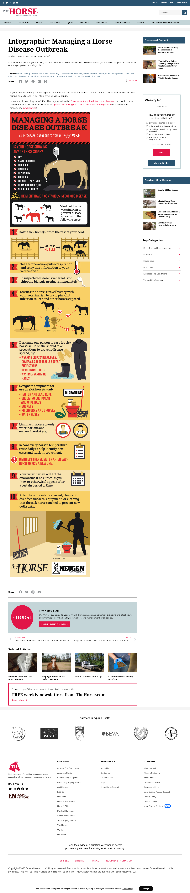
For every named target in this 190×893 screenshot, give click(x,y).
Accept (146, 888)
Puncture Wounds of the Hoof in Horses (20, 678)
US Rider (61, 830)
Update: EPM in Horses (168, 190)
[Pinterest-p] (10, 3)
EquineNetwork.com (119, 861)
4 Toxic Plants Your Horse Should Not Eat (167, 202)
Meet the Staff (150, 768)
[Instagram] (14, 3)
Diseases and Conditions (71, 73)
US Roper (61, 834)
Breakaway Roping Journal (69, 782)
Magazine (182, 3)
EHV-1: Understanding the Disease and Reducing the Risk (168, 50)
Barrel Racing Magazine (67, 778)
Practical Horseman (66, 811)
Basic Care (43, 73)
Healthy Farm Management (110, 73)
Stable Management (66, 816)
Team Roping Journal (66, 820)
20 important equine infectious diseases (91, 101)
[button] (20, 81)
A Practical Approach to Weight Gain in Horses (168, 76)
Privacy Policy (150, 797)
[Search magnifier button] (184, 12)
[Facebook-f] (4, 3)
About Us (105, 768)
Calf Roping (62, 787)
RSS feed (63, 861)
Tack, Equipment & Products (63, 76)
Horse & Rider (63, 806)
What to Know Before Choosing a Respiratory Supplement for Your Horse (168, 65)
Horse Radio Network (110, 787)
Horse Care (129, 73)
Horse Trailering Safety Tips (89, 676)
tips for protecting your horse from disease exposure (82, 104)
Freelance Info (107, 778)
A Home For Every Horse (68, 768)
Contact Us (105, 773)
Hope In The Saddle (66, 801)
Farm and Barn (90, 73)
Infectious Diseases (17, 76)
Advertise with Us (151, 787)
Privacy (96, 861)
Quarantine (44, 76)
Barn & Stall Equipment (27, 73)
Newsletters (168, 3)
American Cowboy (65, 773)
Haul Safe (61, 797)
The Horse (62, 825)
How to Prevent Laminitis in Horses (167, 224)
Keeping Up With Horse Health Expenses (53, 678)
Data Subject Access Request (157, 792)
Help (103, 782)
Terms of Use (150, 778)
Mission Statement (152, 773)
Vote (161, 152)
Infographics (32, 76)
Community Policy (152, 782)
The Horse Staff (49, 610)
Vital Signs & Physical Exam (88, 76)
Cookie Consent (151, 801)
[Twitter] (7, 3)
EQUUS (60, 792)
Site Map (80, 861)
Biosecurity (54, 73)
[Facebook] (22, 788)
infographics (29, 108)
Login (155, 3)
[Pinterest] (18, 788)
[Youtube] (10, 788)
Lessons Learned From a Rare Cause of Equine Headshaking (169, 214)
